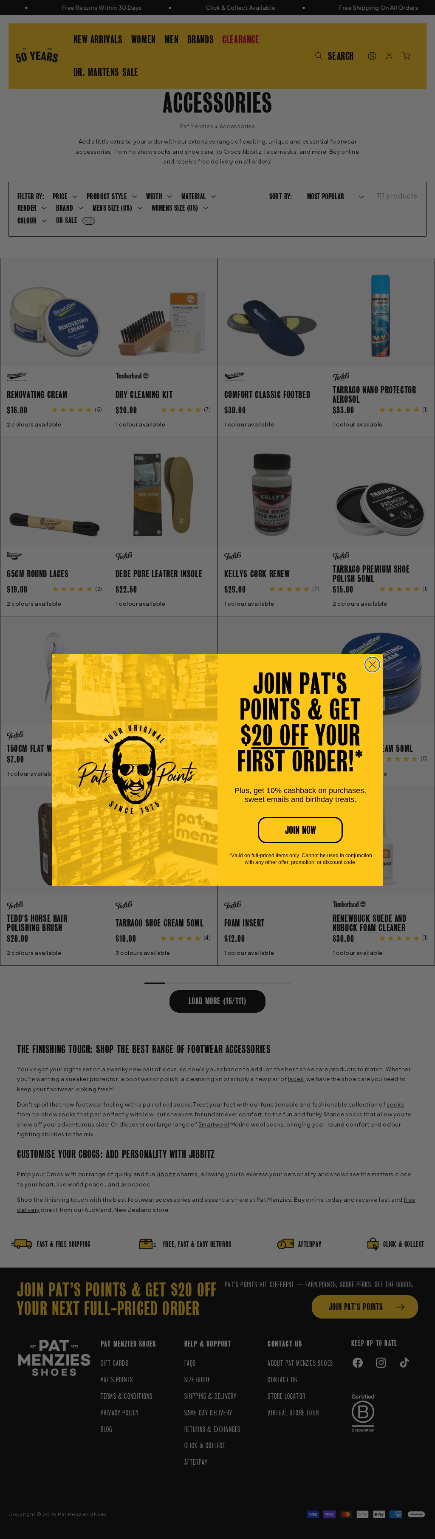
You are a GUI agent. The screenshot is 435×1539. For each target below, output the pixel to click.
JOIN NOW (300, 830)
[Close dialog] (372, 664)
